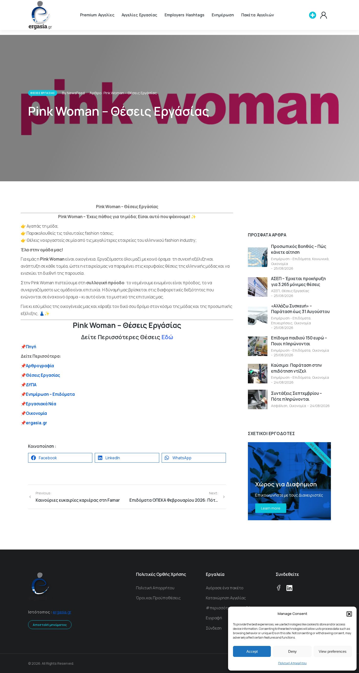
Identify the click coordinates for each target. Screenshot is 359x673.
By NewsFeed (73, 92)
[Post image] (257, 257)
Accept (252, 651)
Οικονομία (279, 263)
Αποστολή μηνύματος (50, 624)
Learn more (270, 508)
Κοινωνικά (320, 258)
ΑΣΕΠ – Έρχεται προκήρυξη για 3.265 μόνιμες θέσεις (298, 281)
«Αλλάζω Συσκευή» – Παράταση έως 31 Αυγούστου (300, 309)
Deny (292, 651)
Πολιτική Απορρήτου (292, 663)
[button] (349, 614)
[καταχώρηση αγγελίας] (312, 15)
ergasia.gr (62, 612)
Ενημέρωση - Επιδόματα (290, 258)
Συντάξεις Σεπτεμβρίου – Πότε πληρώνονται (296, 396)
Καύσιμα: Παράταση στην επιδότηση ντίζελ (296, 368)
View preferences (333, 651)
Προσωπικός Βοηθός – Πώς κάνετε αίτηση (298, 249)
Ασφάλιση (279, 405)
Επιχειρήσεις (281, 323)
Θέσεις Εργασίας (295, 290)
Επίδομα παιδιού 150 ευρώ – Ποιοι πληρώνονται (299, 341)
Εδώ (167, 337)
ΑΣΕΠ (275, 290)
